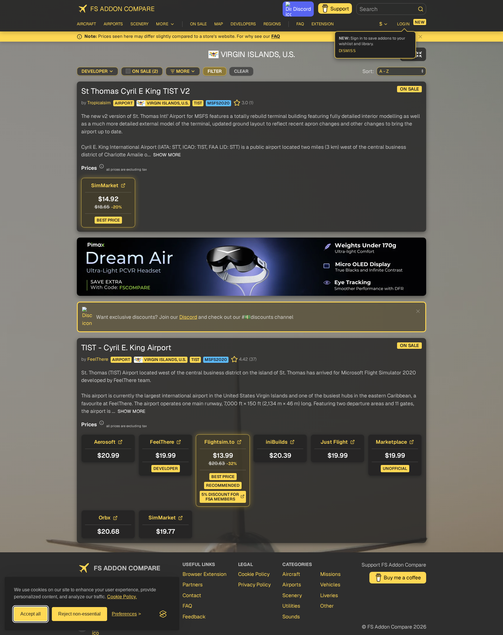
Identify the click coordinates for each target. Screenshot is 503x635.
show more (166, 155)
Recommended (223, 485)
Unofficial (395, 468)
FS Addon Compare (122, 9)
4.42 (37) (247, 359)
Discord (302, 9)
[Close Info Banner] (420, 37)
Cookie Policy (254, 574)
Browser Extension (204, 574)
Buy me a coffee (402, 577)
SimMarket (104, 185)
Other (327, 605)
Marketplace (391, 441)
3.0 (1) (247, 103)
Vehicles (330, 584)
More (182, 71)
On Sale (198, 23)
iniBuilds (277, 441)
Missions (330, 574)
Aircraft (86, 23)
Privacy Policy (254, 584)
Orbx (105, 517)
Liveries (329, 595)
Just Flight (334, 441)
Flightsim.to (219, 441)
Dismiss (347, 51)
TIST (198, 103)
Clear (241, 71)
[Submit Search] (421, 9)
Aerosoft (105, 441)
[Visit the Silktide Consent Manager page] (163, 614)
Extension (322, 23)
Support (339, 8)
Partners (193, 584)
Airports (113, 23)
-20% (116, 207)
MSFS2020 (218, 103)
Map (218, 23)
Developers (243, 23)
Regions (272, 23)
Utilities (291, 605)
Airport (124, 103)
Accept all (30, 613)
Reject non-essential (79, 613)
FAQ (300, 23)
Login (403, 23)
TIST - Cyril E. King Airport (126, 347)
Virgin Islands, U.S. (168, 103)
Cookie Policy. (122, 596)
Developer (95, 71)
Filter (215, 71)
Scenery (139, 23)
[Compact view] (419, 54)
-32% (231, 463)
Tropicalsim (99, 103)
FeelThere (97, 359)
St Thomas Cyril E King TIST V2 (135, 91)
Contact (192, 595)
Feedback (194, 616)
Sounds (291, 616)
